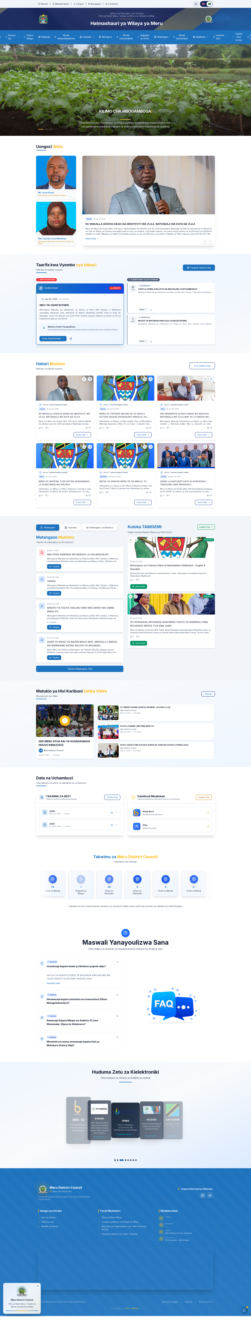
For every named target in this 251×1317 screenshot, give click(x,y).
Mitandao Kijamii (62, 4)
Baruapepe (96, 4)
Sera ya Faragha (170, 1302)
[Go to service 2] (119, 1160)
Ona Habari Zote (202, 366)
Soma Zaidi (90, 238)
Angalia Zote (204, 527)
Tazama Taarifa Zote (200, 267)
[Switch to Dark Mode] (196, 4)
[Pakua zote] (112, 812)
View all (208, 694)
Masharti (188, 1302)
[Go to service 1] (116, 1160)
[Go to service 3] (121, 1160)
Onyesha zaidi (53, 983)
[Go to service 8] (134, 1160)
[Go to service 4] (124, 1160)
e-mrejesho (113, 4)
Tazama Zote (112, 797)
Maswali (44, 4)
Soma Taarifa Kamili (51, 338)
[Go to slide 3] (48, 129)
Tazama (55, 566)
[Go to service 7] (132, 1160)
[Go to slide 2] (43, 129)
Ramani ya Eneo (206, 1302)
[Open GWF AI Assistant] (244, 1310)
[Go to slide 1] (39, 129)
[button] (79, 972)
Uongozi (80, 4)
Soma (142, 309)
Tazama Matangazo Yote (79, 669)
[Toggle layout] (37, 1285)
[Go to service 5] (127, 1160)
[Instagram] (203, 1195)
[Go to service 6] (129, 1160)
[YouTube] (210, 1195)
